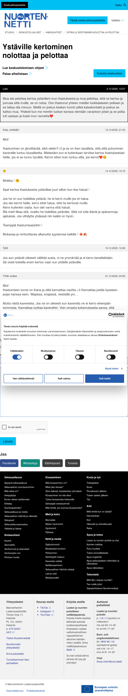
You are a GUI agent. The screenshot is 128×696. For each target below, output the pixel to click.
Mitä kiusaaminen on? (56, 482)
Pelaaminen (51, 552)
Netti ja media (53, 539)
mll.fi (8, 632)
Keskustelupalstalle (14, 5)
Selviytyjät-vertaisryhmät (57, 503)
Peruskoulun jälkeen (97, 491)
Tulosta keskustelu (109, 73)
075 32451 (15, 628)
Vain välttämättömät (23, 378)
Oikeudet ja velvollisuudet (99, 524)
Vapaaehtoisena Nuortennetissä (102, 588)
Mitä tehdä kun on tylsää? (99, 511)
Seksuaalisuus (13, 477)
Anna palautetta (15, 653)
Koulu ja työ (94, 477)
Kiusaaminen (53, 477)
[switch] (48, 357)
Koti (88, 519)
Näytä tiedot (111, 368)
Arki (89, 506)
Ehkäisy (8, 503)
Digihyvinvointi (52, 544)
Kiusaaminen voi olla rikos (58, 495)
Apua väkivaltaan (95, 567)
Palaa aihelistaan (15, 73)
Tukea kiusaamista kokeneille (59, 499)
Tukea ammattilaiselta (97, 552)
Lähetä (8, 441)
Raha (89, 528)
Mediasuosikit (52, 577)
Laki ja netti (51, 573)
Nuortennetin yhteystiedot (13, 645)
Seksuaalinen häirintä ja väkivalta (20, 516)
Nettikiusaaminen (53, 565)
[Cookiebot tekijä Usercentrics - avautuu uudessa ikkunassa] (110, 315)
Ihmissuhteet (54, 32)
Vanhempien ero (12, 553)
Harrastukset (93, 515)
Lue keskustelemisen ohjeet (23, 67)
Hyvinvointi (50, 528)
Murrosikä (50, 519)
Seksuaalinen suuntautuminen (19, 487)
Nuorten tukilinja (95, 544)
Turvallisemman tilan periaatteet (17, 661)
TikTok (44, 607)
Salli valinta (64, 378)
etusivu (9, 32)
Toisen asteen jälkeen (97, 495)
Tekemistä (93, 574)
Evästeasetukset (36, 690)
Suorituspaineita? (13, 507)
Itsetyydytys (10, 495)
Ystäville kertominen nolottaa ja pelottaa (92, 32)
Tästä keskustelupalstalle (87, 20)
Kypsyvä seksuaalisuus (15, 482)
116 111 (103, 618)
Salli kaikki (105, 378)
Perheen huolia (11, 557)
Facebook (9, 463)
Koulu (89, 487)
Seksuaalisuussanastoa (16, 524)
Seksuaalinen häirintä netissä (59, 569)
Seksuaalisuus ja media (16, 511)
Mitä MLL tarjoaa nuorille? (99, 580)
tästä (69, 649)
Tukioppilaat (92, 482)
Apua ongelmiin (94, 556)
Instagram (45, 611)
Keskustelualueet (30, 32)
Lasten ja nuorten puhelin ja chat (103, 540)
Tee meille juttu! (94, 584)
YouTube (45, 614)
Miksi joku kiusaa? (54, 487)
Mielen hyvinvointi (54, 524)
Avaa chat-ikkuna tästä (109, 661)
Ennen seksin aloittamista (17, 499)
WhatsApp (30, 463)
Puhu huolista (93, 548)
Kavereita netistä (53, 561)
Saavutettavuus (14, 690)
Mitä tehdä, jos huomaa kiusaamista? (63, 507)
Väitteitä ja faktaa (12, 528)
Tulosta (73, 463)
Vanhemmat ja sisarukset (16, 548)
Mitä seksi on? (11, 491)
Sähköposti (52, 463)
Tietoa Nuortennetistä (18, 638)
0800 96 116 (107, 641)
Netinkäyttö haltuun (54, 556)
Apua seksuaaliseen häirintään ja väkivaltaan (103, 562)
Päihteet (49, 532)
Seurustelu (9, 544)
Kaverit (7, 540)
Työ (88, 499)
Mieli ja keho (52, 514)
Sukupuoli (9, 520)
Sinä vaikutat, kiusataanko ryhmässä (63, 491)
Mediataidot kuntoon (55, 548)
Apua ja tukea (95, 534)
